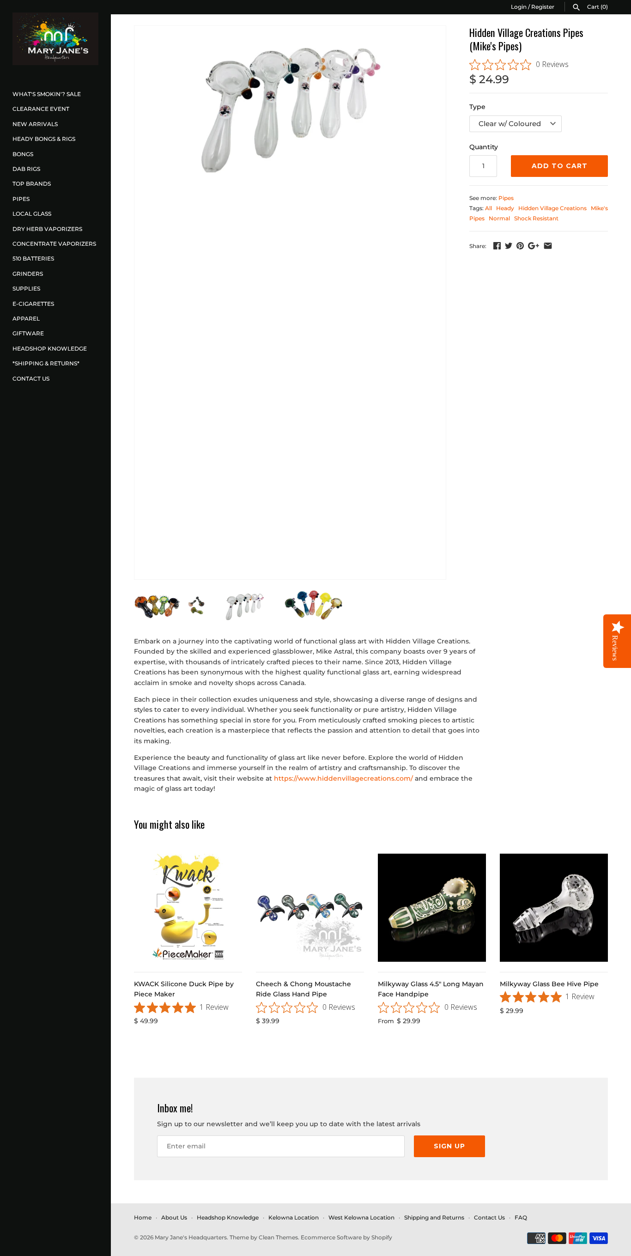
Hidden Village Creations (552, 208)
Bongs (22, 154)
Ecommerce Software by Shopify (346, 1237)
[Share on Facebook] (497, 246)
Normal (499, 218)
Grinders (27, 273)
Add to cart (560, 166)
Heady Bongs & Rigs (43, 138)
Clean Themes (278, 1237)
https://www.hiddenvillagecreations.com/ (343, 778)
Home (143, 1217)
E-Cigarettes (33, 303)
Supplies (26, 288)
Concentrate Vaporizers (54, 243)
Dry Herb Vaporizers (47, 228)
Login (519, 6)
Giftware (28, 333)
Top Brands (31, 183)
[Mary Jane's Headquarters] (55, 38)
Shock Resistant (536, 218)
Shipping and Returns (434, 1217)
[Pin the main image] (520, 246)
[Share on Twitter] (508, 246)
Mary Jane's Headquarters (191, 1237)
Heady (505, 208)
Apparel (26, 318)
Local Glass (31, 213)
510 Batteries (33, 258)
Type (477, 107)
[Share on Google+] (533, 246)
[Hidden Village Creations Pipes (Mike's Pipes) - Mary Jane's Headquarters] (290, 100)
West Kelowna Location (361, 1217)
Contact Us (30, 378)
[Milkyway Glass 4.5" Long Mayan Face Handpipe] (432, 908)
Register (542, 6)
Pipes (21, 198)
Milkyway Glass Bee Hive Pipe (549, 984)
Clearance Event (40, 108)
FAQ (521, 1217)
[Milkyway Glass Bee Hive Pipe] (554, 908)
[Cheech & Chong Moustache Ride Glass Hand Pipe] (310, 908)
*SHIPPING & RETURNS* (45, 363)
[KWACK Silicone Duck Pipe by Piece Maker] (188, 908)
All (488, 208)
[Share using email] (547, 246)
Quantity (483, 147)
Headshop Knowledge (49, 348)
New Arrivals (35, 124)
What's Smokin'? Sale (46, 94)
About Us (174, 1217)
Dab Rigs (26, 168)
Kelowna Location (293, 1217)
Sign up (449, 1146)
